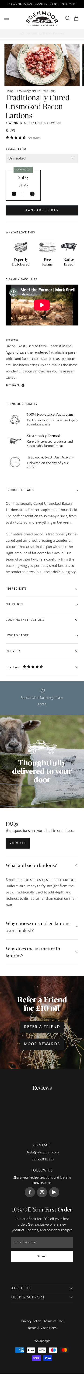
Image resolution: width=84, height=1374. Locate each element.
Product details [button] (20, 490)
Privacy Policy (31, 1321)
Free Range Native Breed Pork (36, 91)
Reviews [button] (12, 667)
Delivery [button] (13, 651)
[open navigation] (6, 18)
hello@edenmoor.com (43, 1152)
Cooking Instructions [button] (25, 620)
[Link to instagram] (42, 1192)
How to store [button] (17, 635)
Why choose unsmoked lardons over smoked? (38, 926)
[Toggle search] (67, 18)
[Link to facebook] (30, 1192)
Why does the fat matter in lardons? (33, 952)
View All (18, 843)
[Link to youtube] (54, 1192)
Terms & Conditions (42, 1328)
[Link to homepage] (42, 18)
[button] (76, 18)
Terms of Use (53, 1321)
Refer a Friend (42, 1027)
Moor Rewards (42, 1044)
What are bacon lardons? (31, 865)
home (9, 91)
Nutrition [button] (14, 604)
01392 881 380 (43, 1159)
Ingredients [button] (16, 589)
